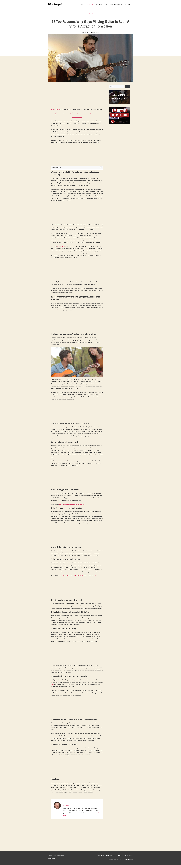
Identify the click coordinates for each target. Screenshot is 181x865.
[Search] (127, 86)
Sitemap (126, 855)
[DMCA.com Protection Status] (51, 860)
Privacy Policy (113, 855)
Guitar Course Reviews (115, 4)
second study (61, 246)
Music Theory (99, 4)
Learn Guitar (88, 4)
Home (82, 4)
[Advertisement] (77, 98)
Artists (106, 4)
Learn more (60, 115)
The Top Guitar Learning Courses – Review (72, 504)
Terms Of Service (105, 855)
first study (57, 224)
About (98, 855)
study (52, 684)
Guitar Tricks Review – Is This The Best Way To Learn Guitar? (77, 575)
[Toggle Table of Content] (100, 167)
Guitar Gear (127, 4)
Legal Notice (120, 855)
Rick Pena (87, 32)
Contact (131, 855)
